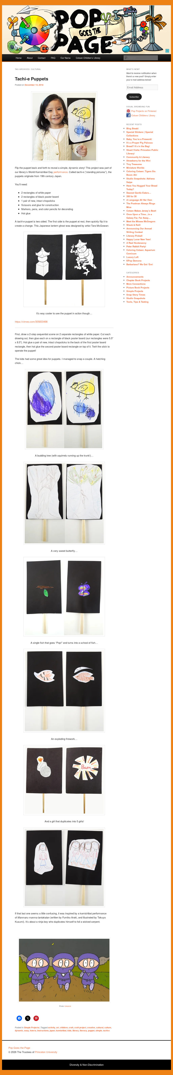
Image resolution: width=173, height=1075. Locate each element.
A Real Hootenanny (136, 242)
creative (91, 1027)
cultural (99, 1027)
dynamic (19, 1030)
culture (107, 1027)
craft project (80, 1027)
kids (69, 1030)
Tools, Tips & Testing (137, 301)
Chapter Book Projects (138, 280)
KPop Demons (133, 260)
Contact (41, 57)
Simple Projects (31, 1027)
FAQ (53, 57)
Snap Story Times (135, 294)
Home (18, 57)
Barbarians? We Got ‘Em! (139, 264)
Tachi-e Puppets (31, 78)
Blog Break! (132, 128)
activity (51, 1027)
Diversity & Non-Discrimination (87, 1064)
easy (26, 1030)
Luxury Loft (132, 257)
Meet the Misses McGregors (140, 221)
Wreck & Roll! (133, 224)
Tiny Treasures (134, 164)
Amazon (67, 1006)
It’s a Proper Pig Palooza (139, 142)
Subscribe (134, 96)
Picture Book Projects (137, 287)
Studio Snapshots (135, 298)
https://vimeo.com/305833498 (31, 321)
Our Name (65, 57)
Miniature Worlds (135, 167)
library (75, 1030)
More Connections (135, 283)
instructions (43, 1030)
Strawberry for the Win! (138, 160)
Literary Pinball (134, 235)
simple (99, 1030)
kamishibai (61, 1030)
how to (33, 1030)
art (57, 1027)
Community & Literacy (138, 157)
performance (61, 172)
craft (71, 1027)
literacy (83, 1030)
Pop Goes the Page (19, 1047)
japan (52, 1030)
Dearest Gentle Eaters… (138, 192)
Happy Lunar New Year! (138, 239)
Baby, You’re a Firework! (139, 139)
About (30, 57)
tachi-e (106, 1030)
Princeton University (152, 1049)
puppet (91, 1030)
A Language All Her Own (139, 199)
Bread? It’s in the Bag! (138, 146)
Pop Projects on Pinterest (143, 111)
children (64, 1027)
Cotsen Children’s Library (88, 57)
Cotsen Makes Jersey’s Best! (141, 210)
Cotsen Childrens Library (143, 115)
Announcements (134, 276)
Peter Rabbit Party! (136, 246)
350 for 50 (131, 196)
